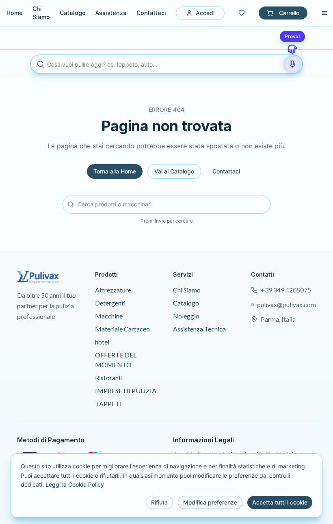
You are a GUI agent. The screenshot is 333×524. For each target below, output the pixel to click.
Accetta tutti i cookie (279, 502)
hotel (102, 342)
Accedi (205, 12)
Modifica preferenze (210, 502)
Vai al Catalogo (174, 171)
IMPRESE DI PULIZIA (125, 390)
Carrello (289, 12)
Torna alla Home (114, 171)
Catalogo (73, 12)
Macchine (109, 316)
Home (14, 12)
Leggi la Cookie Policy (74, 484)
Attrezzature (113, 290)
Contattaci (151, 12)
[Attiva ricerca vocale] (292, 64)
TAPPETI (108, 403)
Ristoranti (109, 377)
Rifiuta (159, 502)
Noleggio (186, 316)
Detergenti (110, 303)
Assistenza (111, 12)
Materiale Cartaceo (122, 329)
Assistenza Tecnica (199, 329)
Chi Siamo (41, 12)
